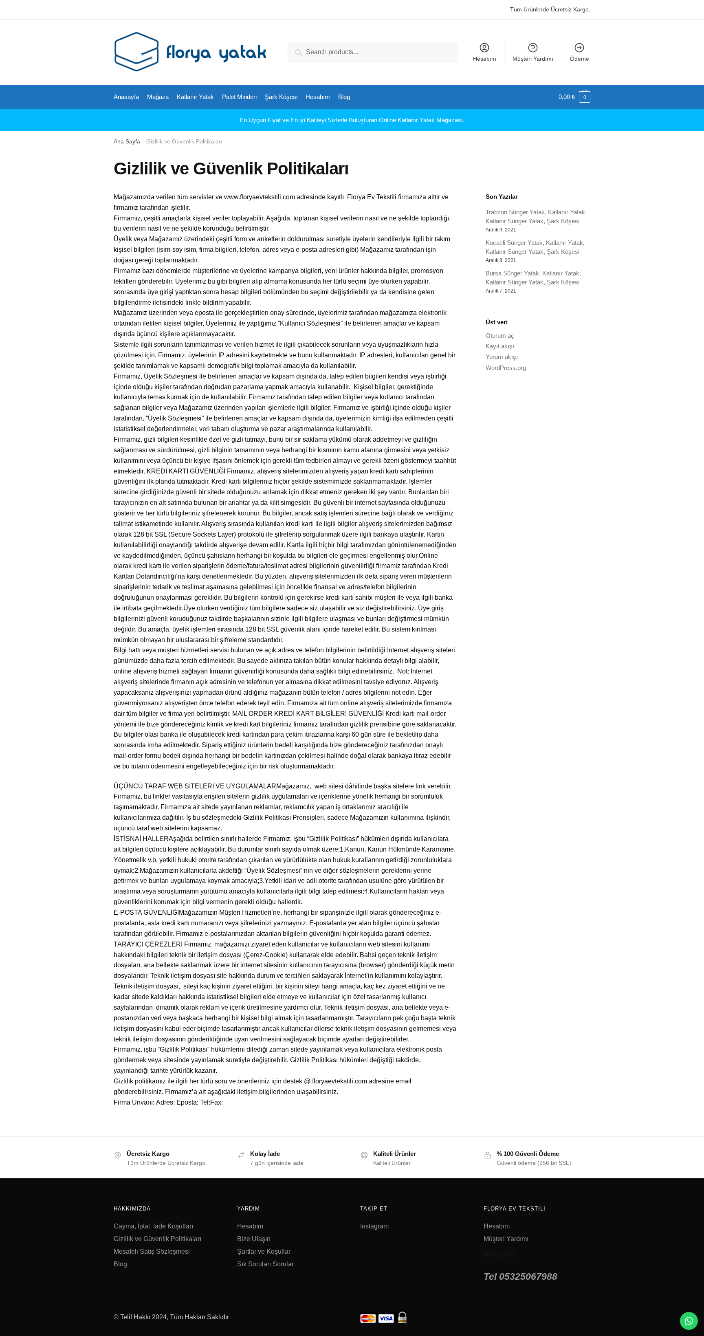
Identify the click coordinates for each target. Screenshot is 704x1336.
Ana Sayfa (127, 141)
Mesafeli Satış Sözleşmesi (152, 1251)
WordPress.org (506, 367)
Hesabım (484, 58)
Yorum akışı (502, 356)
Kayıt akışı (500, 346)
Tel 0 (520, 1276)
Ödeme (579, 58)
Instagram (374, 1226)
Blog (120, 1264)
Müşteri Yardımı (533, 58)
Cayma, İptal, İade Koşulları (153, 1226)
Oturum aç (500, 335)
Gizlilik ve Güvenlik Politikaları (157, 1238)
